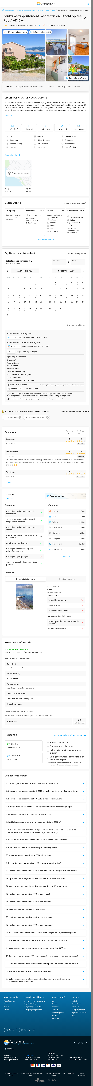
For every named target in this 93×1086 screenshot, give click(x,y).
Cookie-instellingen (81, 1074)
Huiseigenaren (29, 1030)
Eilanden (55, 1010)
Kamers (7, 1007)
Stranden (55, 1018)
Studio (6, 1010)
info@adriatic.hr (31, 1055)
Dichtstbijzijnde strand (25, 579)
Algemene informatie (79, 1013)
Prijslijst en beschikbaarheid (29, 86)
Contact (10, 1049)
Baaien (54, 1015)
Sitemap (71, 1074)
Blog (73, 1015)
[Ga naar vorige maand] (8, 271)
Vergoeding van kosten (33, 1007)
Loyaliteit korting (30, 1004)
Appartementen (9, 1001)
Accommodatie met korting (34, 1001)
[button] (23, 55)
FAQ (64, 1074)
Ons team (75, 1007)
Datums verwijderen (76, 325)
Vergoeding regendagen (26, 352)
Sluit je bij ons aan (78, 1010)
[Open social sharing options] (85, 18)
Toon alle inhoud (12, 155)
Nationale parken (58, 1013)
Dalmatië (55, 1007)
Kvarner (54, 1004)
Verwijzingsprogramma (33, 1010)
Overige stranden (67, 579)
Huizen (6, 1004)
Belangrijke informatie (69, 86)
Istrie (53, 1001)
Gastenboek (76, 1004)
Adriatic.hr (75, 1001)
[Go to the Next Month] (83, 271)
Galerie (8, 86)
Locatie (50, 86)
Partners (12, 1030)
